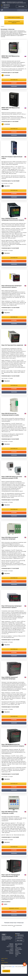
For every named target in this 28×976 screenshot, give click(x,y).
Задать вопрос (21, 6)
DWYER (17, 950)
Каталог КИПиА (10, 946)
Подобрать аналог (14, 908)
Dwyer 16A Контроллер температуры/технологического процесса (12, 286)
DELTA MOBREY (18, 949)
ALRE (16, 945)
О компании (10, 945)
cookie (13, 966)
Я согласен (6, 971)
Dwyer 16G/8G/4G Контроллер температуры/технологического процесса (13, 219)
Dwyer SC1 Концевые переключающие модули (12, 157)
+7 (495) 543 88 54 (6, 5)
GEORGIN (17, 952)
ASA (16, 946)
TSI (16, 956)
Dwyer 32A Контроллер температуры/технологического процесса (12, 606)
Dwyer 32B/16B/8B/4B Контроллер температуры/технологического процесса (13, 745)
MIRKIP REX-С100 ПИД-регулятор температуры (10, 56)
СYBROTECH (18, 947)
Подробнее (14, 86)
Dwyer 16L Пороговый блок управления (12, 345)
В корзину (14, 83)
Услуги (11, 947)
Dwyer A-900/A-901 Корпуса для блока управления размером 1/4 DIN (12, 477)
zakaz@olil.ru (6, 7)
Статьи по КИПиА (9, 950)
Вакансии (11, 952)
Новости (11, 949)
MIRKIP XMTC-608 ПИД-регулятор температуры (10, 108)
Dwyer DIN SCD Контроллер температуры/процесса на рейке (10, 414)
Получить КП (14, 79)
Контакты (11, 953)
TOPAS (16, 954)
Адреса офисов (4, 958)
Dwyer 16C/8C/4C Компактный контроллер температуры (10, 678)
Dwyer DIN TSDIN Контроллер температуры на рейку (9, 812)
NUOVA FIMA (18, 953)
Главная (2, 26)
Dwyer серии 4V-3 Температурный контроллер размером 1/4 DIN (11, 875)
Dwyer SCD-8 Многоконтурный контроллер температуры (10, 538)
